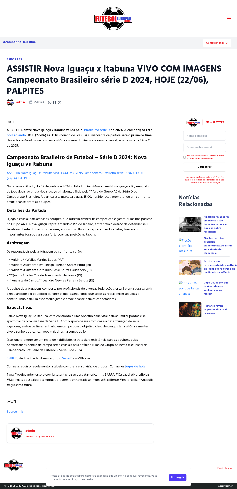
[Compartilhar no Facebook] (54, 102)
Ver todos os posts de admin (40, 436)
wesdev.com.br (225, 486)
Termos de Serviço (199, 183)
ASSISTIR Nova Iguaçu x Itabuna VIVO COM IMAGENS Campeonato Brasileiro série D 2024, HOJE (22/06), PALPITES (75, 175)
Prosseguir (177, 477)
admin (20, 102)
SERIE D (12, 358)
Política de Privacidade (201, 159)
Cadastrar (205, 167)
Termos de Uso (216, 156)
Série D (67, 358)
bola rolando (16, 135)
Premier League (225, 468)
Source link (15, 412)
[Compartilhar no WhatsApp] (50, 102)
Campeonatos (215, 43)
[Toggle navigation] (229, 18)
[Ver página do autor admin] (10, 102)
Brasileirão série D (97, 130)
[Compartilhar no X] (59, 102)
